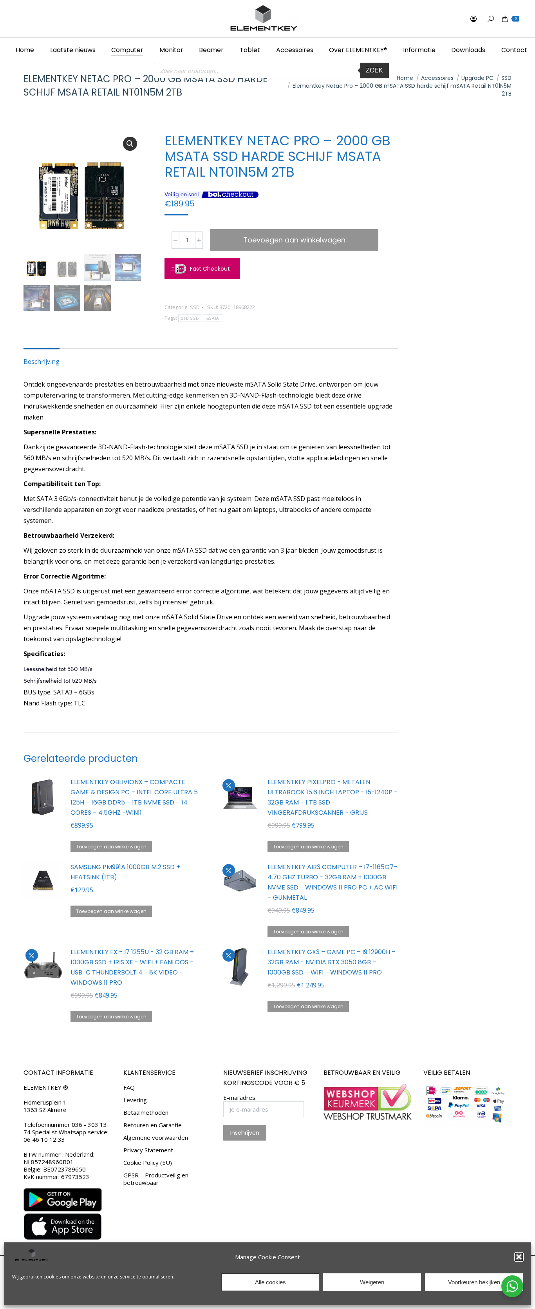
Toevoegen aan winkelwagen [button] (111, 846)
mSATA (212, 318)
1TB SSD (190, 318)
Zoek (374, 70)
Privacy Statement (148, 1150)
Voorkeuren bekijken (474, 1282)
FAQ (129, 1087)
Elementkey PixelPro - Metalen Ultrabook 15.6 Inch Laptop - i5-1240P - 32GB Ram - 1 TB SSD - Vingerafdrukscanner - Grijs (333, 797)
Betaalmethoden (145, 1112)
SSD (195, 307)
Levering (135, 1100)
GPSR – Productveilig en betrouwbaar (155, 1179)
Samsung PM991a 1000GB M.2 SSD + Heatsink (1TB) (125, 872)
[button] (519, 1257)
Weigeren (372, 1282)
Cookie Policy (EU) (147, 1162)
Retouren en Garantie (152, 1125)
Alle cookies (270, 1282)
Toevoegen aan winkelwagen (294, 240)
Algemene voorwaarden (155, 1137)
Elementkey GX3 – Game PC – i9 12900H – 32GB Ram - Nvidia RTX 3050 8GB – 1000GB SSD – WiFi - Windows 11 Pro (332, 962)
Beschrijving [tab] (41, 361)
